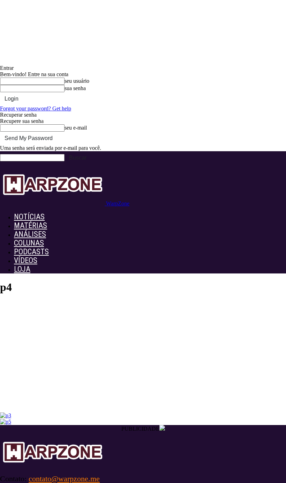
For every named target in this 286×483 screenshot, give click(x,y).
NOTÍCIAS (29, 216)
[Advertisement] (143, 360)
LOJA (22, 269)
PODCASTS (31, 251)
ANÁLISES (30, 234)
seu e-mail (76, 128)
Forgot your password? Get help (35, 108)
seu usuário (77, 81)
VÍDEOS (25, 260)
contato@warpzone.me (64, 478)
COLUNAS (29, 243)
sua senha (75, 88)
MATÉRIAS (30, 225)
